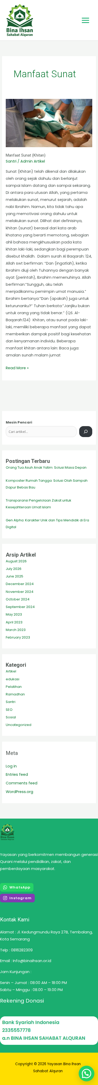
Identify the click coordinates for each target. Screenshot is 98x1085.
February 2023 (18, 637)
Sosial (11, 717)
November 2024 (19, 591)
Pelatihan (14, 686)
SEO (9, 709)
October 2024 (18, 599)
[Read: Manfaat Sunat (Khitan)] (49, 123)
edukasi (12, 679)
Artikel (11, 671)
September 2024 (20, 606)
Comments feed (21, 783)
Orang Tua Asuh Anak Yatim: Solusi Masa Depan (46, 467)
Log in (11, 766)
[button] (86, 1073)
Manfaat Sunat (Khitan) (25, 155)
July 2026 (13, 568)
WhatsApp (19, 887)
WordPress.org (19, 791)
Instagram (20, 898)
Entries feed (17, 774)
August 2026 (16, 561)
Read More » (17, 368)
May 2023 (14, 614)
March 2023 (16, 629)
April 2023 (14, 622)
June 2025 (14, 576)
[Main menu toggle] (85, 20)
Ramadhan (15, 694)
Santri (11, 161)
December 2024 (20, 583)
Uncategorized (18, 724)
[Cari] (85, 431)
